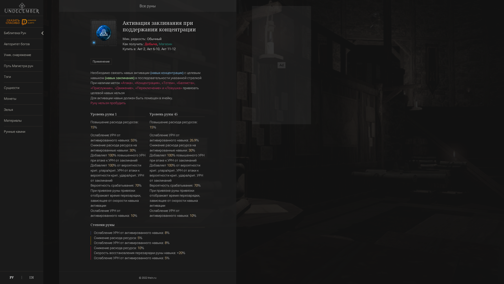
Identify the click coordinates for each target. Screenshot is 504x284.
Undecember (21, 8)
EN (31, 277)
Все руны (148, 6)
